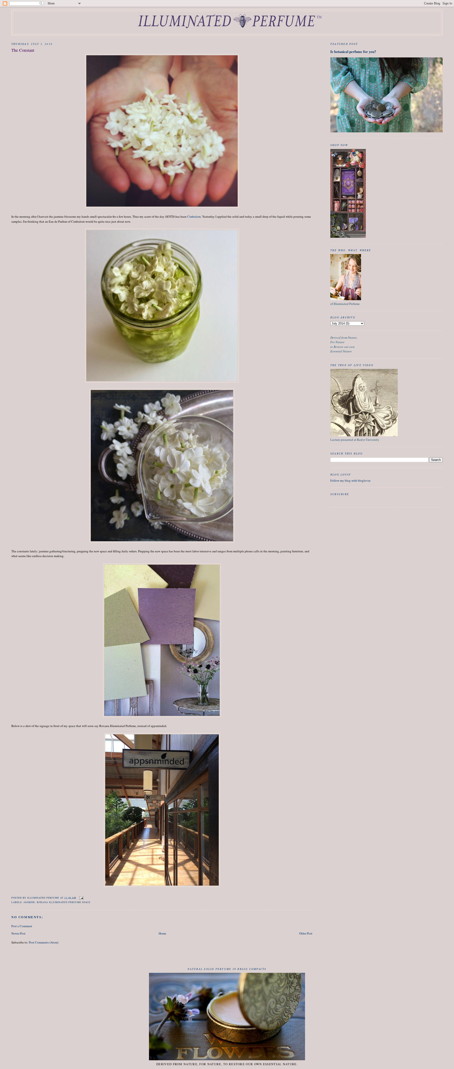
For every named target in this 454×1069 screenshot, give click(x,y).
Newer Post (18, 933)
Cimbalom (194, 216)
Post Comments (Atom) (43, 942)
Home (162, 933)
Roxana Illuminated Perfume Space (63, 902)
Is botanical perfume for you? (353, 51)
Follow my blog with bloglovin (350, 480)
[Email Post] (81, 897)
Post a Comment (21, 926)
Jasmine (29, 902)
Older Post (305, 933)
